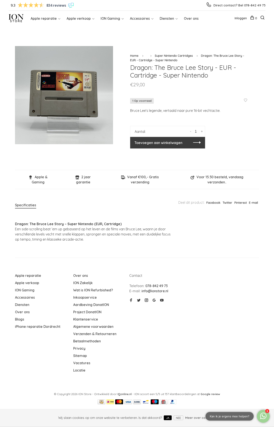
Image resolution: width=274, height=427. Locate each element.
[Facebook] (131, 300)
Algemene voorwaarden (93, 326)
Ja (167, 418)
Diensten (167, 18)
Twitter (227, 203)
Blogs (19, 319)
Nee (178, 418)
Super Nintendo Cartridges (174, 56)
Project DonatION (87, 312)
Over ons (191, 18)
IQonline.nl (125, 394)
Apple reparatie (44, 18)
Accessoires (140, 18)
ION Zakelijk (83, 283)
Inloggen (241, 18)
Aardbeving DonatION (91, 305)
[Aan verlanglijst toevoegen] (245, 100)
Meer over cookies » (200, 418)
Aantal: (140, 131)
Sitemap (80, 356)
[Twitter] (138, 300)
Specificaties (25, 205)
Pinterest (240, 203)
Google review (210, 394)
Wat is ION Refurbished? (93, 290)
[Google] (154, 300)
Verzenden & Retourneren (94, 334)
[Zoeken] (263, 18)
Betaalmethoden (87, 341)
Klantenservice (85, 319)
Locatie (79, 370)
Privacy (79, 348)
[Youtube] (162, 300)
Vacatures (81, 363)
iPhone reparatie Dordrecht (37, 326)
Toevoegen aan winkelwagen (158, 143)
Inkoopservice (85, 297)
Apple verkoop (79, 18)
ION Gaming (110, 18)
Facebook (213, 203)
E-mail (253, 203)
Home (134, 56)
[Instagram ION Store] (146, 300)
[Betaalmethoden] (101, 403)
